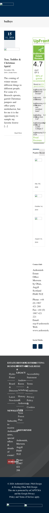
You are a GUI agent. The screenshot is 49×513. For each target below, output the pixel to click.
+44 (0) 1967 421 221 (39, 313)
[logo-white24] (7, 4)
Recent (42, 152)
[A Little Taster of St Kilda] (38, 218)
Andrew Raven (22, 382)
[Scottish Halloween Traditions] (38, 196)
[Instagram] (40, 346)
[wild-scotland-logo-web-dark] (33, 505)
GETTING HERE (39, 364)
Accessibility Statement (33, 375)
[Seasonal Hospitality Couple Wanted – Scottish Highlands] (38, 160)
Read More (18, 133)
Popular (36, 152)
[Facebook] (35, 346)
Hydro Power (12, 375)
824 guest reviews (39, 85)
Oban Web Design (29, 486)
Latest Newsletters (14, 398)
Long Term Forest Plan (21, 414)
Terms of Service (26, 496)
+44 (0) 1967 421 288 (38, 303)
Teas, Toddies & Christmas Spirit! (12, 63)
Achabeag (23, 390)
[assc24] (15, 504)
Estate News (13, 72)
